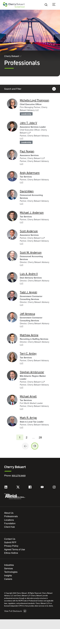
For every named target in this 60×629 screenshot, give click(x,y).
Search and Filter (12, 88)
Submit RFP (10, 542)
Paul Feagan (27, 151)
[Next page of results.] (34, 446)
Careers (8, 578)
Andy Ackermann (30, 173)
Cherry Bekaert (11, 56)
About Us (8, 512)
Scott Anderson (29, 231)
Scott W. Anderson (30, 252)
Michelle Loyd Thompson (34, 100)
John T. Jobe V (28, 123)
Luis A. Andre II (29, 274)
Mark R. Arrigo (28, 418)
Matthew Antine (29, 335)
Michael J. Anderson (32, 213)
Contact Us (9, 538)
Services (8, 568)
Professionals (11, 516)
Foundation (9, 523)
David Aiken (27, 191)
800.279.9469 (19, 475)
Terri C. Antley (28, 354)
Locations (9, 519)
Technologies (10, 571)
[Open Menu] (55, 5)
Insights (8, 575)
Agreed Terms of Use (14, 549)
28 (40, 437)
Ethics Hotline (11, 552)
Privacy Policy (11, 545)
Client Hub (9, 526)
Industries (9, 564)
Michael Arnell (28, 396)
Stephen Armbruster (32, 372)
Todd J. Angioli (28, 292)
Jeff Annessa (27, 314)
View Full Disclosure (13, 611)
